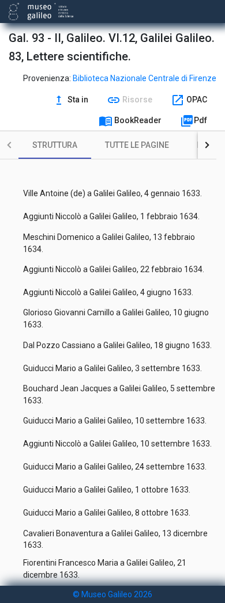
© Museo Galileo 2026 (112, 594)
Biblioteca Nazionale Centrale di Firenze (144, 78)
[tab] (54, 145)
